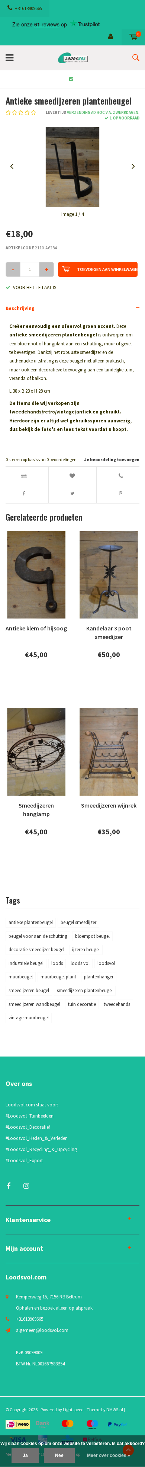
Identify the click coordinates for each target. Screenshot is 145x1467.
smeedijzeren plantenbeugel (85, 990)
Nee (59, 1455)
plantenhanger (98, 977)
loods (57, 963)
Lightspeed (73, 1409)
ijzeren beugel (86, 949)
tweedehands (117, 1004)
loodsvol (106, 963)
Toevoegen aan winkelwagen (107, 269)
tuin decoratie (82, 1004)
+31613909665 (28, 8)
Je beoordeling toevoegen (111, 459)
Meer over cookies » (108, 1455)
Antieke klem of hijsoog (36, 628)
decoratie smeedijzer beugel (36, 949)
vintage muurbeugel (29, 1017)
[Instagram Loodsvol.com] (26, 1185)
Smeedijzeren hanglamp (36, 810)
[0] (133, 37)
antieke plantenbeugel (31, 922)
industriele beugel (26, 963)
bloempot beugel (92, 936)
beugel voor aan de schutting (38, 936)
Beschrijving (20, 308)
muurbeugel (21, 977)
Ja (25, 1455)
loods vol (80, 963)
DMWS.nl (114, 1409)
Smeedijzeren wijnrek (108, 805)
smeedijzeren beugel (29, 990)
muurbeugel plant (58, 977)
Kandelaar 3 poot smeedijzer (109, 632)
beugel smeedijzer (78, 922)
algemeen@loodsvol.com (42, 1330)
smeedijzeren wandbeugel (34, 1004)
